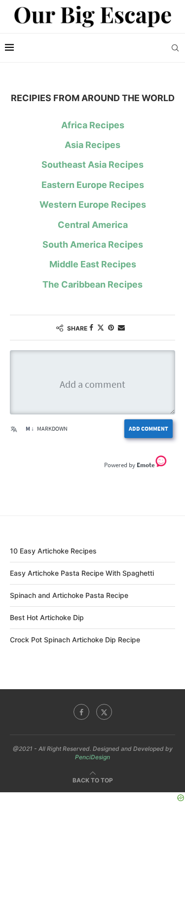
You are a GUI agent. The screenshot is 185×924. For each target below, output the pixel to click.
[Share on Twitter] (100, 327)
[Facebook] (81, 712)
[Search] (175, 48)
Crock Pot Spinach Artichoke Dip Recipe (75, 639)
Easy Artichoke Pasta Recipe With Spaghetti (82, 573)
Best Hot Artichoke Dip (47, 617)
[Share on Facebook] (91, 327)
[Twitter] (104, 712)
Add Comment (148, 428)
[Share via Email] (121, 327)
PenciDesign (92, 757)
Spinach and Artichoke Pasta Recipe (69, 595)
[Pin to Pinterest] (111, 327)
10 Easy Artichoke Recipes (53, 551)
